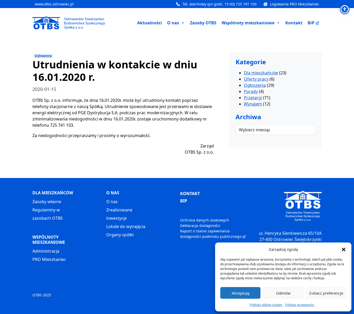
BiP (311, 23)
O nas (112, 201)
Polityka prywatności (299, 305)
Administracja (45, 251)
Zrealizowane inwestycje (119, 214)
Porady (251, 92)
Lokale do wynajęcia (125, 226)
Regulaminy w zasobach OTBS (47, 214)
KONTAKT (190, 193)
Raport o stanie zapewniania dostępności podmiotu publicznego (211, 234)
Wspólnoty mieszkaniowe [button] (248, 23)
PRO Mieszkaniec (49, 259)
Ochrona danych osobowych (204, 220)
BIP (183, 201)
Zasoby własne (46, 201)
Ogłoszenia (43, 55)
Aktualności (149, 23)
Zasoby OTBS (203, 23)
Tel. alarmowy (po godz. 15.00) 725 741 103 (219, 4)
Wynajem (253, 104)
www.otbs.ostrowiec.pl (54, 4)
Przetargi (253, 98)
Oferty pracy (256, 79)
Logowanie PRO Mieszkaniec (294, 4)
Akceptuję (240, 293)
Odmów (283, 293)
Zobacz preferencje (326, 293)
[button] (343, 249)
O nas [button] (173, 23)
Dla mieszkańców (261, 73)
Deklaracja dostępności (200, 225)
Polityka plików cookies (266, 305)
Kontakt (293, 23)
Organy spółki (120, 235)
